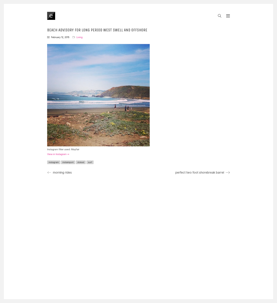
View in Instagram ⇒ (58, 154)
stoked (80, 162)
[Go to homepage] (51, 16)
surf (90, 162)
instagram (54, 162)
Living (79, 37)
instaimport (68, 162)
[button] (228, 16)
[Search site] (219, 16)
